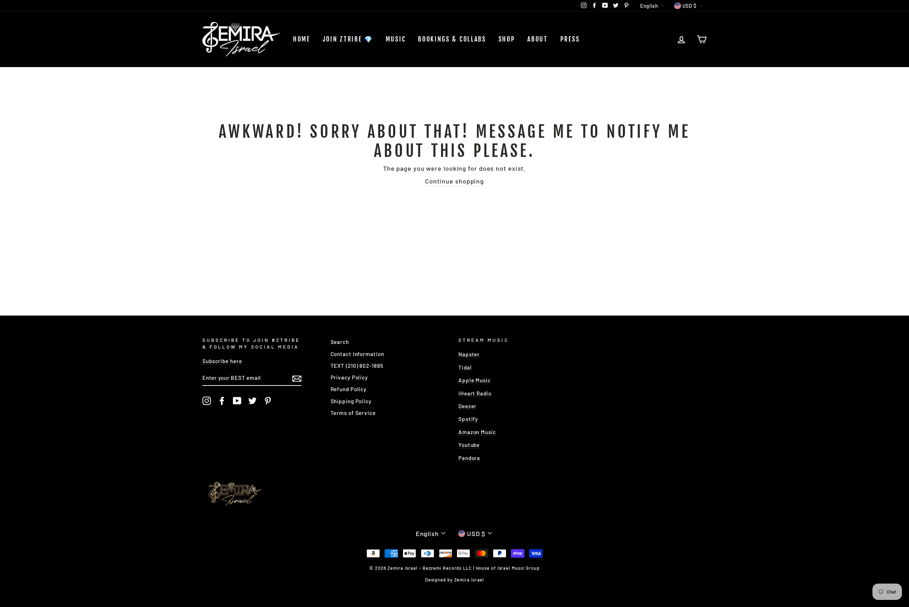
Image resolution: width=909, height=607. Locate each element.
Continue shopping (454, 181)
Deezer (467, 406)
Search (340, 342)
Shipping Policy (351, 401)
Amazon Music (477, 432)
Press (570, 39)
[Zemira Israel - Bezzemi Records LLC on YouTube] (237, 401)
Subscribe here (222, 361)
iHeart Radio (474, 393)
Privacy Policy (349, 377)
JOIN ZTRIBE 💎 (348, 39)
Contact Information (357, 354)
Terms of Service (353, 413)
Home (301, 39)
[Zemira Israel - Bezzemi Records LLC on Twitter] (252, 401)
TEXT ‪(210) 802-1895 (357, 365)
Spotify (468, 419)
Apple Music (474, 380)
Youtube (469, 445)
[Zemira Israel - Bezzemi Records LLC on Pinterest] (267, 401)
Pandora (469, 458)
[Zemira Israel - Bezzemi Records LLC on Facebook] (222, 401)
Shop (507, 39)
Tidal (465, 367)
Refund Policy (349, 389)
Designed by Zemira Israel (454, 580)
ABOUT (537, 39)
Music (396, 39)
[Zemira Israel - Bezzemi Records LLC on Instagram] (206, 401)
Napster (469, 354)
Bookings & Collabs (452, 39)
